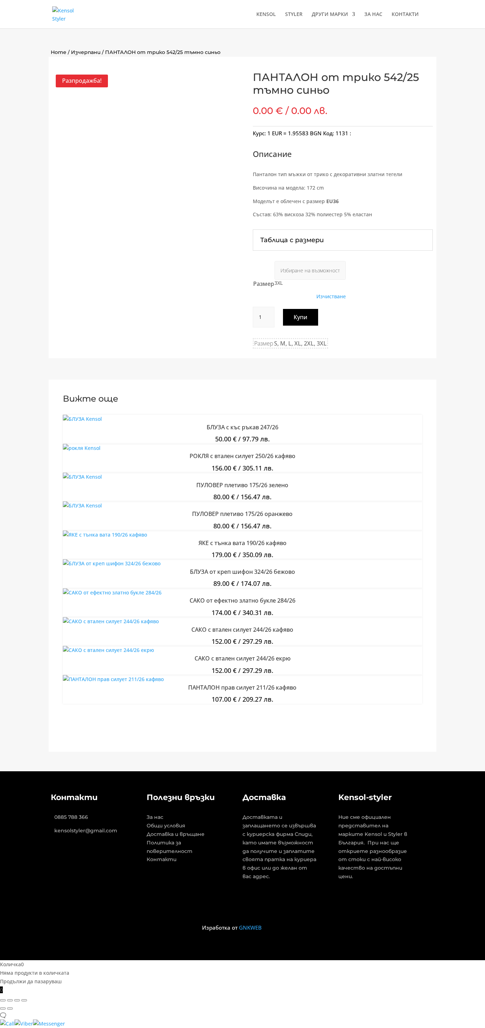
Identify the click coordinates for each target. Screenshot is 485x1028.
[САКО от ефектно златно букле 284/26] (112, 592)
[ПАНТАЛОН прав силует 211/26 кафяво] (113, 679)
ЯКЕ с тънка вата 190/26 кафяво (242, 543)
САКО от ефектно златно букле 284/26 (242, 600)
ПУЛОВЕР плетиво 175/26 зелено (242, 485)
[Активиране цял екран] (10, 1000)
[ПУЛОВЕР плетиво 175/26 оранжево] (82, 505)
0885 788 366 (71, 817)
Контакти (161, 859)
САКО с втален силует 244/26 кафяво (242, 629)
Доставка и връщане (176, 834)
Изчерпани (85, 52)
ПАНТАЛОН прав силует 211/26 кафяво (242, 687)
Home (58, 52)
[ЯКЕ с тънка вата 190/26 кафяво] (105, 534)
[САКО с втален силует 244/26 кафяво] (111, 621)
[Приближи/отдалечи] (3, 1000)
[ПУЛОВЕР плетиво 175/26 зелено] (82, 476)
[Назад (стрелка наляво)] (3, 1008)
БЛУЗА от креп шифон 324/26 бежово (242, 572)
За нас (155, 817)
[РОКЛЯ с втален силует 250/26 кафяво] (81, 448)
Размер (263, 284)
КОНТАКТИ (405, 14)
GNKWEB (250, 927)
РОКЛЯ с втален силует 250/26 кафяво (242, 456)
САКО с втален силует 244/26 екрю (242, 658)
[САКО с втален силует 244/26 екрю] (108, 650)
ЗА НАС (373, 14)
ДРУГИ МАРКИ (330, 14)
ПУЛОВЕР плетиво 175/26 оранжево (242, 514)
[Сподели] (17, 1000)
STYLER (294, 14)
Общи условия (166, 825)
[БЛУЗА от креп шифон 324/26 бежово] (111, 563)
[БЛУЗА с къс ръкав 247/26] (82, 418)
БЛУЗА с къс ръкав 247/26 (242, 427)
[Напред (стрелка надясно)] (10, 1008)
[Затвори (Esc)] (24, 1000)
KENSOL (266, 14)
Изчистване (331, 296)
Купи (300, 317)
